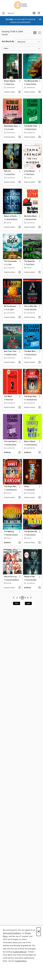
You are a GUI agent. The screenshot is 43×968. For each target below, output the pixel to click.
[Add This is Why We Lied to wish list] (39, 317)
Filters (6, 48)
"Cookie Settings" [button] (19, 952)
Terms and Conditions (12, 933)
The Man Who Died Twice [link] (31, 351)
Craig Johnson (31, 535)
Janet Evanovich (31, 399)
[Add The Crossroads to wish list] (19, 272)
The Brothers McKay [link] (31, 532)
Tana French (30, 174)
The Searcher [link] (29, 261)
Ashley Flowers (31, 84)
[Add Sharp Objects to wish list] (19, 92)
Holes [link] (26, 487)
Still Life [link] (7, 171)
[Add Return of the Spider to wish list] (19, 227)
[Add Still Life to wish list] (19, 182)
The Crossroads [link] (10, 261)
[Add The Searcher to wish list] (39, 272)
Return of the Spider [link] (11, 216)
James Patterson (11, 219)
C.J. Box (8, 264)
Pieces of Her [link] (29, 577)
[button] (34, 33)
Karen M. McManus (12, 580)
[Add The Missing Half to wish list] (39, 92)
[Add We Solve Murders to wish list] (39, 227)
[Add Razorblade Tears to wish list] (19, 137)
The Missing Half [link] (31, 81)
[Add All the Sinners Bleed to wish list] (19, 317)
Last (28, 603)
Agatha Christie (11, 354)
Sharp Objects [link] (9, 81)
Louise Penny (10, 174)
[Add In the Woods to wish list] (39, 182)
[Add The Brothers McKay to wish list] (39, 542)
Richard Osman (31, 129)
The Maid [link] (8, 396)
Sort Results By (8, 41)
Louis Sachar (30, 490)
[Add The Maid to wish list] (19, 407)
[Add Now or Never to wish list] (39, 452)
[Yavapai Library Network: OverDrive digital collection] (21, 5)
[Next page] (30, 597)
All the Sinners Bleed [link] (11, 306)
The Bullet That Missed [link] (31, 126)
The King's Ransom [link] (31, 396)
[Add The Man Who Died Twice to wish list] (39, 362)
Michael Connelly (12, 535)
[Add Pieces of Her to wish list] (39, 587)
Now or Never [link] (29, 441)
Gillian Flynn (10, 84)
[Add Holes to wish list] (39, 497)
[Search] (3, 13)
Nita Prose (9, 399)
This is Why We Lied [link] (31, 306)
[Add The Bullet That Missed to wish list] (39, 137)
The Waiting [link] (9, 532)
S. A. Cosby (10, 129)
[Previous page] (13, 597)
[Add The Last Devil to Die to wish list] (19, 452)
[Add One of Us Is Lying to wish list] (19, 587)
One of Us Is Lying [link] (11, 577)
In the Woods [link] (29, 171)
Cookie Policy (21, 961)
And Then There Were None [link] (11, 351)
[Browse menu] (39, 13)
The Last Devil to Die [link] (11, 441)
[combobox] (16, 13)
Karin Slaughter (31, 309)
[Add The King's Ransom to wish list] (39, 407)
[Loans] (34, 13)
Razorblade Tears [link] (11, 126)
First (16, 603)
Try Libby (9, 19)
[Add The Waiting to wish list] (19, 542)
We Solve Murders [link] (31, 216)
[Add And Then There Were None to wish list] (19, 362)
